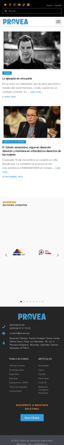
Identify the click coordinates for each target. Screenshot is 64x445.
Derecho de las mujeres (14, 142)
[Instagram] (14, 4)
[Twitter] (5, 4)
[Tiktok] (23, 4)
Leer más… (36, 91)
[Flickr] (28, 4)
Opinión (7, 73)
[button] (58, 21)
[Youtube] (19, 4)
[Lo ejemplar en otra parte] (32, 50)
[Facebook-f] (10, 4)
